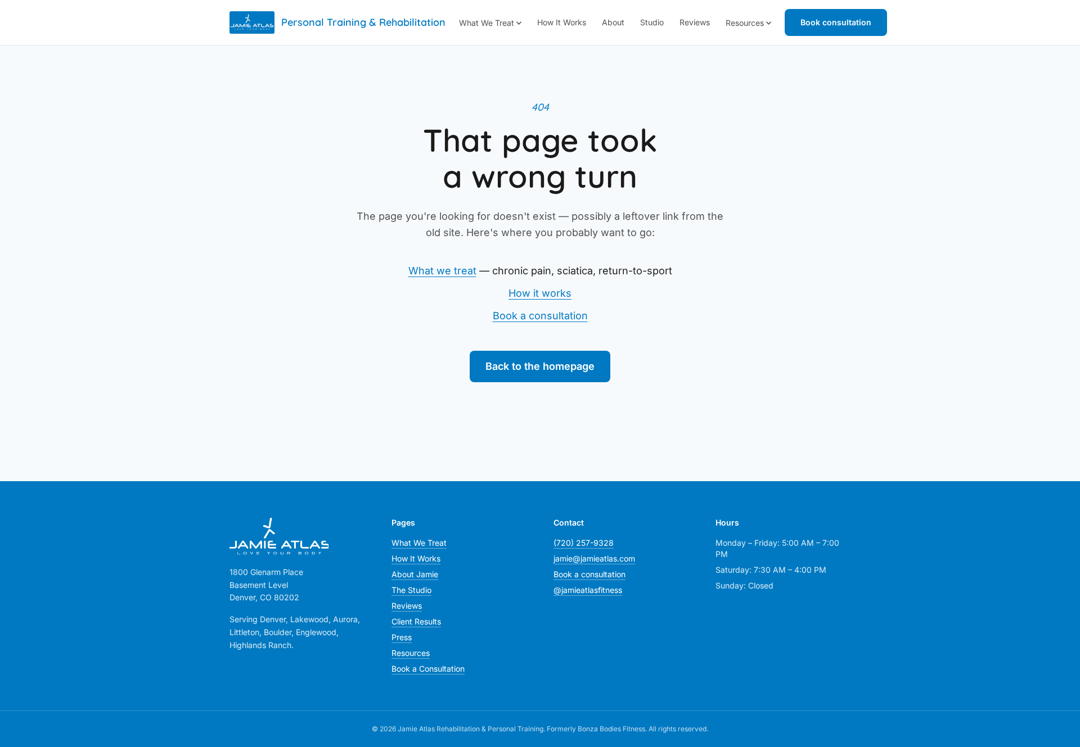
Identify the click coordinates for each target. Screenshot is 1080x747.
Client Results (416, 621)
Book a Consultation (428, 668)
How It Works (561, 22)
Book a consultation (540, 316)
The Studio (411, 590)
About (613, 22)
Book (835, 22)
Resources (745, 23)
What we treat (442, 271)
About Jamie (415, 574)
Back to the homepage (540, 366)
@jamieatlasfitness (588, 590)
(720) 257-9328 (584, 542)
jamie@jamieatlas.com (594, 558)
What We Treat (486, 23)
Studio (652, 22)
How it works (540, 293)
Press (402, 637)
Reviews (695, 22)
